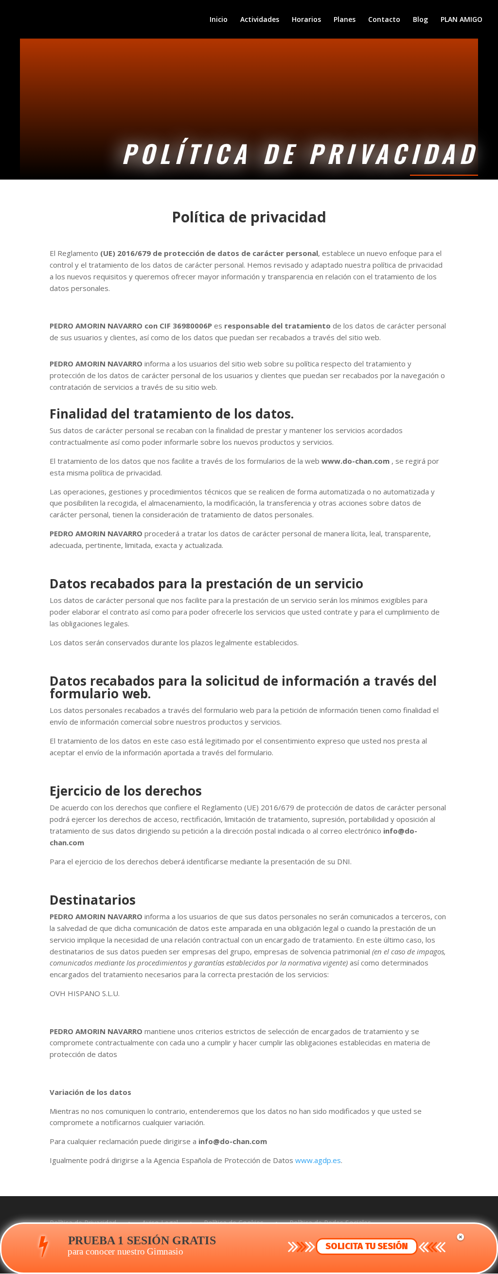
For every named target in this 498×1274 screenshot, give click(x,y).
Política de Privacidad (83, 1222)
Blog (420, 20)
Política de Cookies (234, 1222)
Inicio (219, 20)
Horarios (306, 20)
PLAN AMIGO (461, 20)
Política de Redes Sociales (330, 1222)
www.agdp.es (318, 1160)
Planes (345, 20)
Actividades (259, 20)
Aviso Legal (160, 1222)
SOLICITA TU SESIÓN (366, 1246)
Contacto (384, 20)
